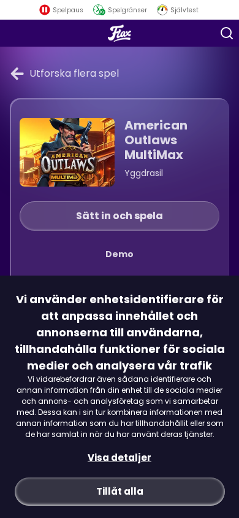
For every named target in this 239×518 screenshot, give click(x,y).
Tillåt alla (119, 491)
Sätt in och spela (119, 216)
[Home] (120, 33)
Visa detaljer (119, 457)
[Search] (226, 33)
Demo (119, 254)
